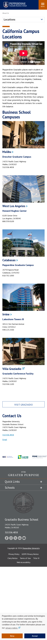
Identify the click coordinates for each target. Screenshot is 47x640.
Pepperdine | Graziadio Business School (12, 3)
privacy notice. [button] (12, 628)
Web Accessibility (23, 562)
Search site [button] (3, 3)
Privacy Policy (13, 554)
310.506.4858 (8, 435)
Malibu (6, 152)
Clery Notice (12, 558)
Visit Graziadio (23, 404)
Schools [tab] (10, 488)
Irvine (6, 314)
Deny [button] (12, 636)
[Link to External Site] (23, 351)
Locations (9, 19)
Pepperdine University (31, 548)
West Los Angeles (13, 206)
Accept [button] (35, 636)
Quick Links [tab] (12, 481)
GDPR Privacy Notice (30, 554)
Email (4, 439)
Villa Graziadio (11, 369)
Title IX (36, 558)
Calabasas (9, 260)
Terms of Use (25, 558)
